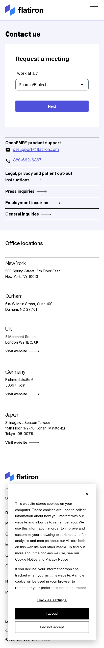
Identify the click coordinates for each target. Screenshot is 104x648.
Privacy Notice (56, 559)
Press (20, 192)
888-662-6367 (27, 160)
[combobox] (52, 84)
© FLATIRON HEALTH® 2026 (27, 640)
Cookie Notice (26, 559)
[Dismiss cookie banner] (87, 494)
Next (52, 106)
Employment (26, 203)
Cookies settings (52, 600)
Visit (16, 351)
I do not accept (52, 627)
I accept (52, 613)
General (22, 214)
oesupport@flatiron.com (36, 150)
